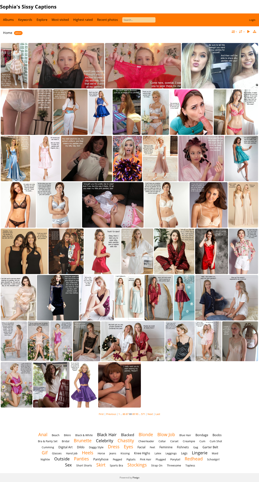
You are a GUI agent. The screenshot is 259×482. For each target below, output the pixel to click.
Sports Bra (116, 465)
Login (252, 20)
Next (150, 414)
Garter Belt (210, 447)
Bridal (65, 441)
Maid (215, 453)
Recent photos (107, 20)
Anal (42, 434)
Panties (81, 459)
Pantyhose (100, 459)
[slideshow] (248, 31)
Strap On (156, 465)
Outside (62, 459)
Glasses (57, 453)
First (101, 414)
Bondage (201, 435)
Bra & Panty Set (47, 441)
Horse (101, 453)
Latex (158, 453)
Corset (174, 441)
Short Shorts (84, 465)
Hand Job (72, 453)
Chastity (126, 440)
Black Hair (107, 434)
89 (133, 414)
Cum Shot (216, 441)
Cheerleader (146, 441)
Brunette (83, 440)
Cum (202, 441)
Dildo (81, 447)
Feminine (166, 447)
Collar (162, 441)
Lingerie (199, 452)
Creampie (189, 441)
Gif (45, 453)
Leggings (171, 453)
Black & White (84, 435)
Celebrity (104, 440)
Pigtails (131, 459)
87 (127, 414)
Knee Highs (142, 453)
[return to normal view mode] (254, 31)
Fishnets (183, 447)
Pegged (117, 459)
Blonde (146, 434)
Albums (8, 20)
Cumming (48, 447)
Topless (190, 465)
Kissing (125, 453)
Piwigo (136, 477)
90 (137, 414)
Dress (113, 447)
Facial (141, 447)
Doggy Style (96, 447)
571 (143, 414)
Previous (111, 414)
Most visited (60, 20)
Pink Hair (145, 459)
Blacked (127, 434)
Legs (184, 453)
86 (124, 414)
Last (157, 414)
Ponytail (175, 459)
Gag (195, 447)
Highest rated (83, 20)
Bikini (67, 435)
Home (7, 32)
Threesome (174, 465)
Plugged (161, 459)
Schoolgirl (213, 459)
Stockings (137, 465)
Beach (56, 435)
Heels (87, 453)
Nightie (45, 459)
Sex (68, 465)
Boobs (217, 435)
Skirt (100, 465)
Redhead (194, 459)
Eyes (128, 447)
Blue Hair (185, 435)
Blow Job (166, 434)
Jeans (112, 453)
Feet (152, 447)
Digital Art (65, 447)
